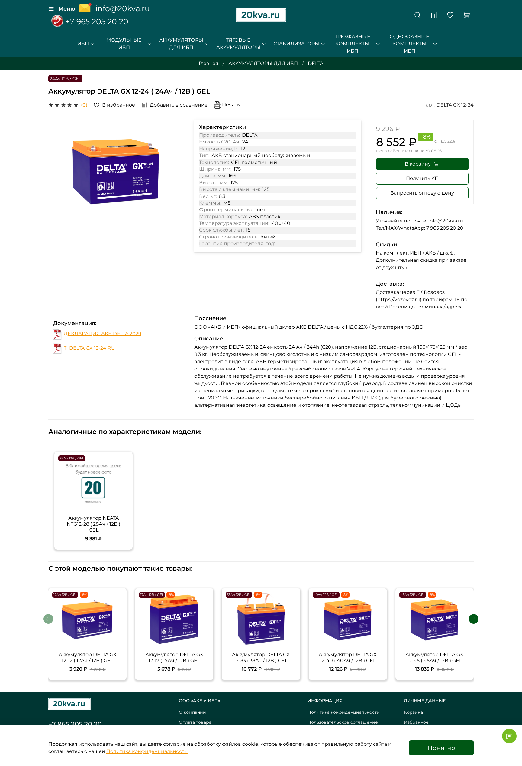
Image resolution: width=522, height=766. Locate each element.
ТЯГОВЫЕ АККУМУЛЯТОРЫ (238, 43)
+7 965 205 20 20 (95, 21)
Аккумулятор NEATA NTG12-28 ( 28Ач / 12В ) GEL (93, 524)
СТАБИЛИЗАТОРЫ (296, 44)
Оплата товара (195, 722)
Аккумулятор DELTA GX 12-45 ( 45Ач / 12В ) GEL (434, 657)
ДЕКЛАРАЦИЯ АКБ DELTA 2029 (102, 333)
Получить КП (422, 178)
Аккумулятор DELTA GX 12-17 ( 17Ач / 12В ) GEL (174, 657)
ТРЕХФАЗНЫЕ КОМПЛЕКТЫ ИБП (352, 44)
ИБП (83, 44)
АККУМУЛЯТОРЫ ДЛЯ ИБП (181, 43)
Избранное (416, 722)
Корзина (413, 712)
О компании (192, 712)
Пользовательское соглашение (343, 722)
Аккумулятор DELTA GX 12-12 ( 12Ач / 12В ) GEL (88, 657)
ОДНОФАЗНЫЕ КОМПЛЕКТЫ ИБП (409, 44)
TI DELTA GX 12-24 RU (89, 347)
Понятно (441, 747)
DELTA (315, 63)
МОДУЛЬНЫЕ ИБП (124, 43)
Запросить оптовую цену (422, 193)
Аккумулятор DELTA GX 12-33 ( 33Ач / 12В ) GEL (261, 657)
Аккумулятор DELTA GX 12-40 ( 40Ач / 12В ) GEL (348, 657)
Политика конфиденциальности (344, 712)
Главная (208, 63)
